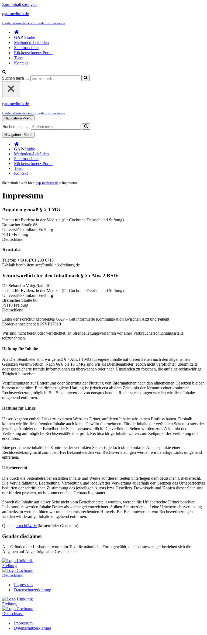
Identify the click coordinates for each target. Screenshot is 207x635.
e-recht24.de (26, 525)
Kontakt (21, 63)
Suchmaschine (26, 47)
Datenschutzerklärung (32, 590)
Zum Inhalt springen (19, 4)
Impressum (23, 584)
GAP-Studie (24, 37)
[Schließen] (11, 89)
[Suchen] (4, 72)
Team (18, 58)
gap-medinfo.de (47, 183)
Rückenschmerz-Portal (33, 52)
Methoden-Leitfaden (31, 42)
